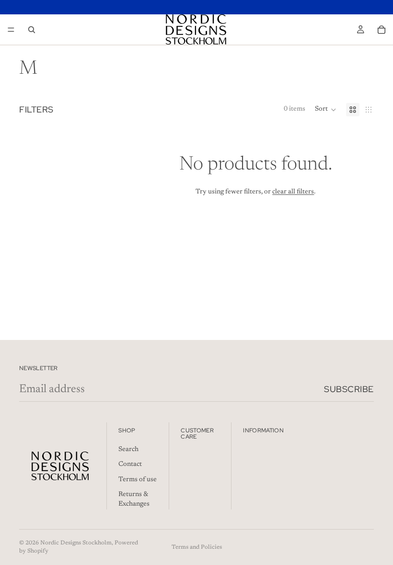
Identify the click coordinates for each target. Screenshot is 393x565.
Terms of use (137, 479)
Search (128, 449)
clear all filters (293, 192)
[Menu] (11, 30)
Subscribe (349, 389)
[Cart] (381, 29)
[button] (325, 109)
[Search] (31, 29)
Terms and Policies (197, 547)
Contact (130, 464)
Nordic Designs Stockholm (76, 543)
